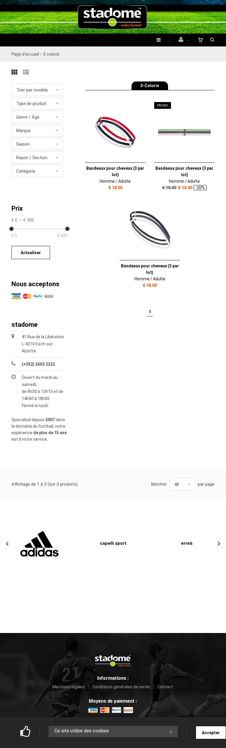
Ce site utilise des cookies (81, 731)
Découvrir (111, 132)
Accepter (211, 732)
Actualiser (31, 252)
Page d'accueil (25, 54)
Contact (165, 686)
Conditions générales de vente (121, 686)
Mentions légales (68, 686)
